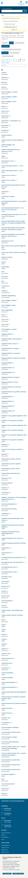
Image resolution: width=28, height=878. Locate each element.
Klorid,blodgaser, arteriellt (8, 329)
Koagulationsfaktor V (7, 363)
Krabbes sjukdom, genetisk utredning (11, 615)
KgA (2, 281)
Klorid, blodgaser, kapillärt (8, 300)
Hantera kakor (7, 873)
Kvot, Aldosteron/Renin (8, 784)
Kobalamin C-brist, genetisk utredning (12, 420)
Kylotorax (4, 793)
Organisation (4, 849)
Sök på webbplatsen (7, 9)
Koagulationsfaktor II (7, 334)
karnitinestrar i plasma (7, 196)
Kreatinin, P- (4, 649)
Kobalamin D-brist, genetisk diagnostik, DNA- (14, 425)
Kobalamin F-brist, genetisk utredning (12, 439)
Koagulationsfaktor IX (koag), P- (10, 348)
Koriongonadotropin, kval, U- (9, 567)
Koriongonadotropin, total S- (9, 572)
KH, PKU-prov (5, 286)
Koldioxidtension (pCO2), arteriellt (11, 459)
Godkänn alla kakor (18, 873)
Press (2, 839)
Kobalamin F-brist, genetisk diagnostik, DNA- (13, 435)
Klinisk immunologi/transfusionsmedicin (11, 49)
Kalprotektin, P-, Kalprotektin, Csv (10, 121)
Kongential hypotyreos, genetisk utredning (13, 543)
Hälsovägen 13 (7, 814)
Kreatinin (4, 634)
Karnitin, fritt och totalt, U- (8, 180)
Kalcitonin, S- (5, 77)
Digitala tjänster (5, 852)
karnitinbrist (4, 191)
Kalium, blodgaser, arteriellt (9, 92)
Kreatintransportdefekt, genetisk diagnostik (13, 692)
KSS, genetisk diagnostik (8, 774)
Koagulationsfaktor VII (7, 367)
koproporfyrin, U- (6, 548)
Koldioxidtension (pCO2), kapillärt (10, 464)
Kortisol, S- (4, 591)
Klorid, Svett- (5, 324)
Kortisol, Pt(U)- (5, 586)
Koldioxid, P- (4, 454)
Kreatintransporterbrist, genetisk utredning (13, 703)
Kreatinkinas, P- (5, 668)
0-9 (8, 63)
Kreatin (3, 624)
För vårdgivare (5, 837)
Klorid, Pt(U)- (5, 319)
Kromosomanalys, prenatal (9, 737)
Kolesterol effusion (6, 483)
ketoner (3, 262)
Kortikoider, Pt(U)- (6, 576)
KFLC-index (4, 276)
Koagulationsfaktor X (7, 396)
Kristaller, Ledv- (6, 718)
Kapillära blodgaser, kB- (8, 145)
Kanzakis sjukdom (6, 135)
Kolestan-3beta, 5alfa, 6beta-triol (10, 473)
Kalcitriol (3, 82)
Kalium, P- (4, 106)
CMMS (11, 42)
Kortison (3, 605)
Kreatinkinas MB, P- (6, 663)
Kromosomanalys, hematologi (9, 727)
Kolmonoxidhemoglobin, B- (9, 504)
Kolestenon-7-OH (6, 478)
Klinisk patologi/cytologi (7, 56)
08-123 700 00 (7, 822)
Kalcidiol (3, 72)
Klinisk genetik (5, 46)
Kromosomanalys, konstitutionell (10, 732)
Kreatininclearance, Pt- (7, 658)
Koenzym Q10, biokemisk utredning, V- (12, 449)
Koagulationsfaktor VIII (7, 372)
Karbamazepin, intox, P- (8, 161)
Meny (26, 3)
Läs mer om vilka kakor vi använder (11, 869)
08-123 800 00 (7, 810)
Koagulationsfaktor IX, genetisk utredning (13, 358)
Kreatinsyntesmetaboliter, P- (9, 682)
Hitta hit (3, 835)
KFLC (2, 271)
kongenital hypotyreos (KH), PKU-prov (12, 538)
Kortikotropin (5, 581)
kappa (3, 156)
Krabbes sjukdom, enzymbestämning (11, 610)
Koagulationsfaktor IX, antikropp (10, 353)
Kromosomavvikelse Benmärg (9, 742)
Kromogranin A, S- (6, 722)
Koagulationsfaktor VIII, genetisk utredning (13, 391)
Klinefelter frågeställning (8, 295)
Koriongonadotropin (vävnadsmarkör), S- (12, 562)
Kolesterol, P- (5, 488)
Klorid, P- (4, 315)
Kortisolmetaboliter (6, 600)
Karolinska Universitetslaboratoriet (10, 21)
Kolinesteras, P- (5, 492)
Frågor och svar (5, 847)
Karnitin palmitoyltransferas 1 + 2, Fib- (12, 166)
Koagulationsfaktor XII (7, 406)
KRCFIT (3, 620)
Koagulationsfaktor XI (7, 401)
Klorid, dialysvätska (6, 310)
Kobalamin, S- (5, 444)
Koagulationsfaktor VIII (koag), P (10, 377)
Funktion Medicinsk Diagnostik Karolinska (10, 18)
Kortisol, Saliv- (5, 596)
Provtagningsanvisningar (9, 24)
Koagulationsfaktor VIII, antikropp (11, 387)
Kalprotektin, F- (5, 116)
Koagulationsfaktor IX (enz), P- (9, 343)
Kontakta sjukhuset (6, 832)
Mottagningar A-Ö (5, 845)
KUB (2, 779)
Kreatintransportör (6, 708)
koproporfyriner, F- (6, 552)
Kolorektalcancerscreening (8, 509)
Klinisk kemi (5, 52)
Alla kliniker (5, 42)
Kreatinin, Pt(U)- (5, 653)
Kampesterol (5, 130)
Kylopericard (5, 788)
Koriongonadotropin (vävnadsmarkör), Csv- (13, 557)
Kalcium (3, 87)
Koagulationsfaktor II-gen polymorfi (11, 339)
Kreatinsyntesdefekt (7, 673)
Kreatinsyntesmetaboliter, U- (9, 687)
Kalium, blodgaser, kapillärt (9, 96)
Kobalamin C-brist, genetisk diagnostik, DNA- (14, 415)
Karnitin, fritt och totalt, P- (8, 175)
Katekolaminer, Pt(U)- (7, 241)
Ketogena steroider (6, 257)
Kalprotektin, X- (5, 125)
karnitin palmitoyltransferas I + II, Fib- (12, 170)
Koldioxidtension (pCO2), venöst (10, 468)
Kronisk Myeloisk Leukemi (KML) (10, 760)
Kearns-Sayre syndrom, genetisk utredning (13, 252)
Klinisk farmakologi (19, 42)
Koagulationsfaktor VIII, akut (9, 382)
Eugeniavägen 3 (8, 826)
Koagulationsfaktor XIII (7, 411)
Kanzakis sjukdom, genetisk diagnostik (12, 140)
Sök (24, 10)
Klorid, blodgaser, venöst (8, 305)
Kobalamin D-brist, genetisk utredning (12, 430)
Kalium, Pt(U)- (5, 111)
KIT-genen (4, 291)
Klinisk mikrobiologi (14, 52)
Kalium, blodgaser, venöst (8, 101)
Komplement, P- (6, 513)
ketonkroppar (5, 267)
